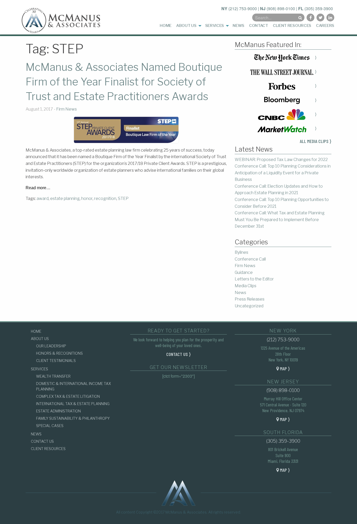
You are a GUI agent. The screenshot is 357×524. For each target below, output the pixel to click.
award (43, 198)
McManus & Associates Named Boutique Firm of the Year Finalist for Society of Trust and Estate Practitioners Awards (124, 82)
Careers (325, 25)
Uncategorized (249, 305)
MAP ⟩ (284, 368)
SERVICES (39, 369)
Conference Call (250, 259)
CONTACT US (42, 441)
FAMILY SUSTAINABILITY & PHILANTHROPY (73, 418)
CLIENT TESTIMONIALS (56, 360)
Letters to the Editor (254, 279)
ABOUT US (40, 338)
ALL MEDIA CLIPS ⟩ (315, 141)
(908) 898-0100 (281, 8)
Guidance (244, 272)
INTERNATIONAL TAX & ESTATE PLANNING (73, 403)
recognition (105, 198)
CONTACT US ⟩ (178, 354)
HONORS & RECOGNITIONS (59, 353)
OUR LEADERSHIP (51, 346)
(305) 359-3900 (318, 8)
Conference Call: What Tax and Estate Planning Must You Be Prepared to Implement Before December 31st (280, 219)
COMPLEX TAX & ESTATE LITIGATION (68, 396)
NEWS (36, 434)
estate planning (65, 198)
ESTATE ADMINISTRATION (58, 411)
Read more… (38, 188)
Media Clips (245, 285)
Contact (258, 25)
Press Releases (249, 299)
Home (165, 25)
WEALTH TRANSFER (53, 376)
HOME (36, 331)
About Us (186, 25)
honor (87, 198)
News (238, 25)
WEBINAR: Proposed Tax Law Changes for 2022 (281, 159)
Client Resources (292, 25)
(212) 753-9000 (242, 8)
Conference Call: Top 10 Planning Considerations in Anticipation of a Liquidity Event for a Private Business (283, 173)
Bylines (241, 252)
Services (214, 25)
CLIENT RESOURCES (48, 448)
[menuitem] (165, 25)
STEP (123, 198)
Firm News (66, 109)
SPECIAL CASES (50, 425)
